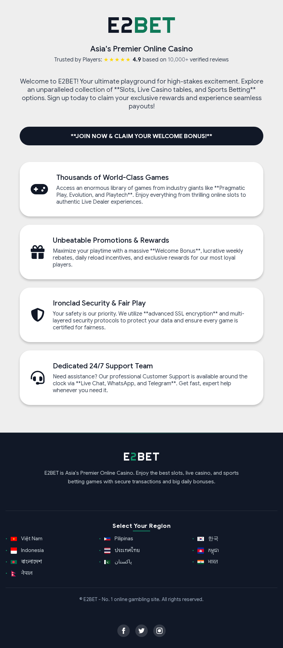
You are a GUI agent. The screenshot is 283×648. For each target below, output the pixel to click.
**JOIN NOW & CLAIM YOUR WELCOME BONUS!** (141, 136)
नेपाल (26, 573)
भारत (212, 561)
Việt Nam (31, 538)
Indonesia (32, 550)
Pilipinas (123, 538)
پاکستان (122, 561)
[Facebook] (123, 631)
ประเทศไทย (126, 550)
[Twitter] (141, 631)
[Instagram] (159, 631)
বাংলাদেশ (31, 561)
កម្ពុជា (213, 550)
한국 (212, 538)
